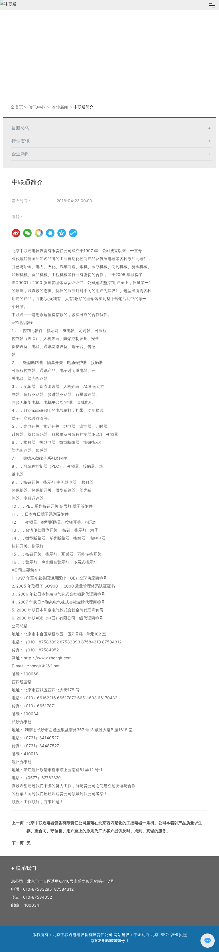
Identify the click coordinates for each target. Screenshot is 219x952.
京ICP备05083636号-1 (109, 941)
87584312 (64, 889)
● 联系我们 (23, 868)
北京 (155, 935)
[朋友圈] (39, 233)
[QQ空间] (61, 233)
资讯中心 (37, 107)
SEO (164, 935)
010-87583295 (37, 889)
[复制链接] (73, 233)
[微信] (27, 233)
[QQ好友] (50, 233)
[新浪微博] (16, 233)
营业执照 (179, 935)
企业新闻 (60, 107)
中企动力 (141, 935)
